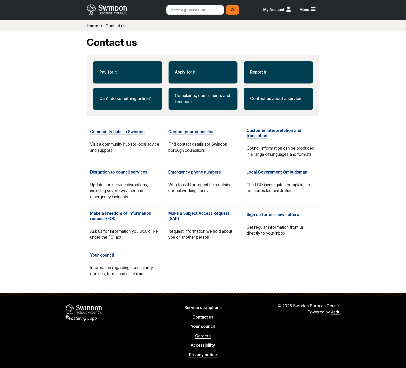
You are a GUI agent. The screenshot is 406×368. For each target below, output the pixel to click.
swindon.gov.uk (124, 9)
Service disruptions (203, 307)
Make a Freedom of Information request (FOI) (120, 216)
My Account (273, 9)
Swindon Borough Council (84, 309)
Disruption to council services (118, 172)
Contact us (202, 317)
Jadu (335, 312)
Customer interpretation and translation (274, 133)
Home (92, 25)
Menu (304, 9)
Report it (258, 72)
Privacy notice (203, 354)
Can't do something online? (125, 98)
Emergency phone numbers (194, 172)
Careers (203, 336)
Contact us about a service (275, 98)
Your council (102, 255)
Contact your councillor (191, 131)
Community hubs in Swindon (117, 131)
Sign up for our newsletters (273, 214)
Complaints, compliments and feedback (202, 98)
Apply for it (185, 72)
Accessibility (203, 345)
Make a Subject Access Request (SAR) (198, 216)
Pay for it (108, 72)
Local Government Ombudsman (277, 172)
